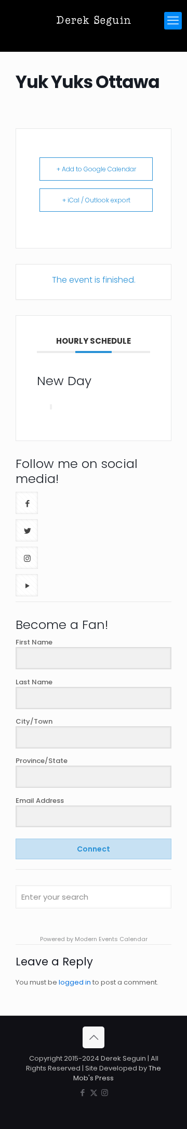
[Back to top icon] (93, 1037)
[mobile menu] (173, 21)
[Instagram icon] (105, 1092)
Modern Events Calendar (111, 939)
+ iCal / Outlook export (96, 200)
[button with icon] (27, 503)
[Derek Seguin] (93, 20)
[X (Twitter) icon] (94, 1092)
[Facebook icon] (83, 1092)
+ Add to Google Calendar (96, 169)
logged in (75, 982)
